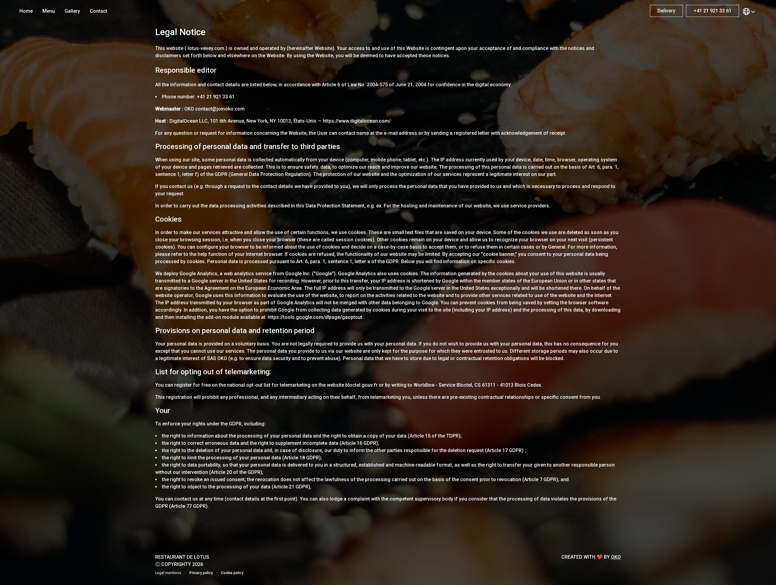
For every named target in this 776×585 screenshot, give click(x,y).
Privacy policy (201, 573)
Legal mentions (168, 573)
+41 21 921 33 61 (712, 11)
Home (26, 11)
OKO (616, 557)
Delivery (666, 11)
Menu (48, 11)
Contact (98, 11)
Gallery (72, 11)
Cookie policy (232, 573)
